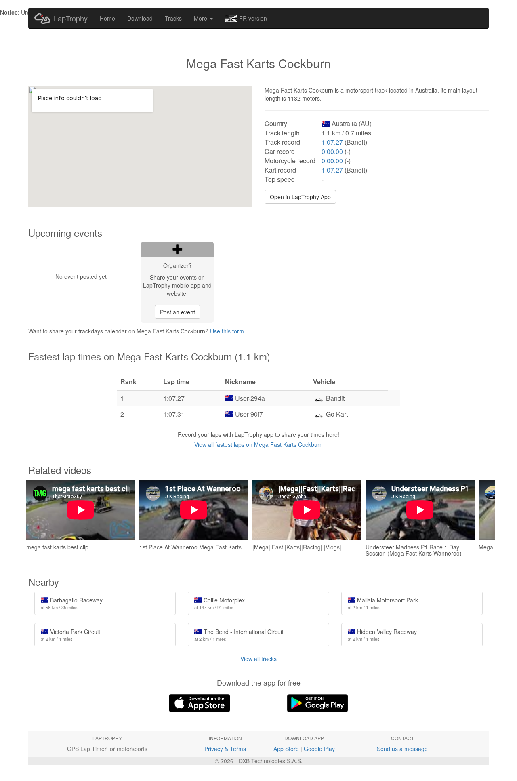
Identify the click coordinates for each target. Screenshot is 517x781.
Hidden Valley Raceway (382, 634)
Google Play (319, 749)
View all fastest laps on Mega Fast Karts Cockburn (258, 444)
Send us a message (402, 749)
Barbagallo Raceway (72, 603)
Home (107, 18)
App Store (286, 749)
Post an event (177, 312)
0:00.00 (332, 151)
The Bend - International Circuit (239, 634)
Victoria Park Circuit (70, 634)
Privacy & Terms (225, 749)
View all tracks (258, 659)
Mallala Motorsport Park (383, 603)
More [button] (201, 18)
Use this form (227, 331)
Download (140, 18)
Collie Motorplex (219, 603)
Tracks (173, 18)
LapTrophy (71, 18)
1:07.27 (332, 142)
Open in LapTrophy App (300, 197)
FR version (253, 18)
